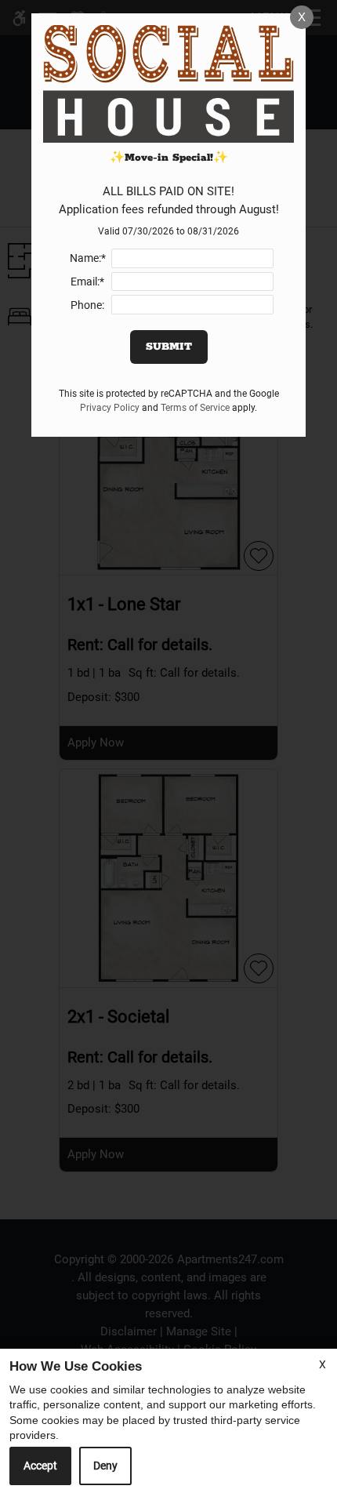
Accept (40, 1465)
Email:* (87, 281)
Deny (105, 1465)
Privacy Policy (110, 407)
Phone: (87, 305)
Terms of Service (195, 407)
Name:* (88, 258)
